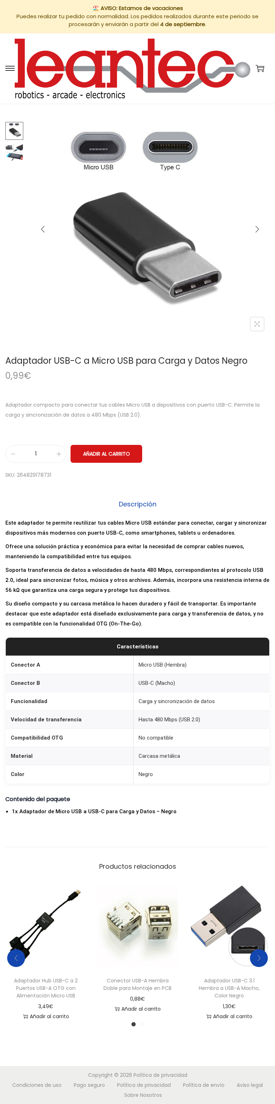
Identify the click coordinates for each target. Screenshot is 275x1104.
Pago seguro (89, 1085)
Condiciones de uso (37, 1085)
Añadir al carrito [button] (49, 1016)
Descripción (137, 504)
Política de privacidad (160, 1075)
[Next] (257, 229)
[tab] (137, 504)
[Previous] (43, 229)
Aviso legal (250, 1085)
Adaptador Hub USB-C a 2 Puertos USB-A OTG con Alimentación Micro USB (46, 988)
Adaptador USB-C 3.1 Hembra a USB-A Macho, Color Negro (229, 988)
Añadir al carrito (106, 453)
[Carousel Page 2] (141, 1024)
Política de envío (204, 1085)
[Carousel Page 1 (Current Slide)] (133, 1024)
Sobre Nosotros (143, 1095)
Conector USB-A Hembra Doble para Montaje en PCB (137, 984)
